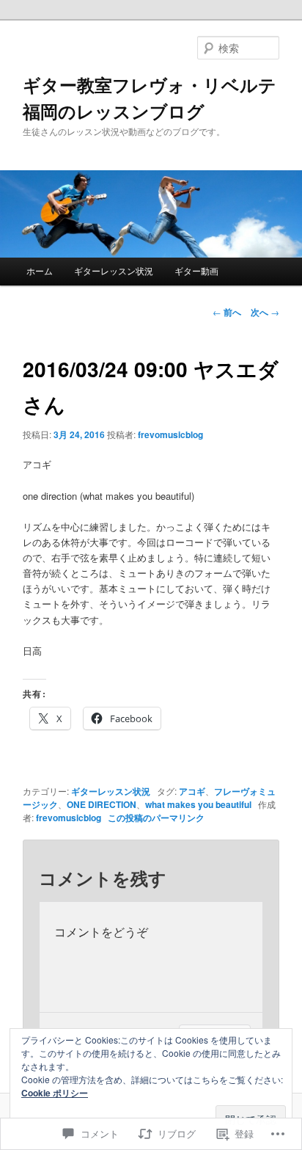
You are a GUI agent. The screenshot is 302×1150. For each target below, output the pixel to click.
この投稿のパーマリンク (156, 817)
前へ (227, 312)
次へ (265, 312)
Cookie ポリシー (54, 1092)
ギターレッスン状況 (113, 270)
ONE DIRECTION (101, 804)
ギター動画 (196, 270)
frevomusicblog (170, 434)
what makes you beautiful (198, 804)
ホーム (39, 270)
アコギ (192, 791)
